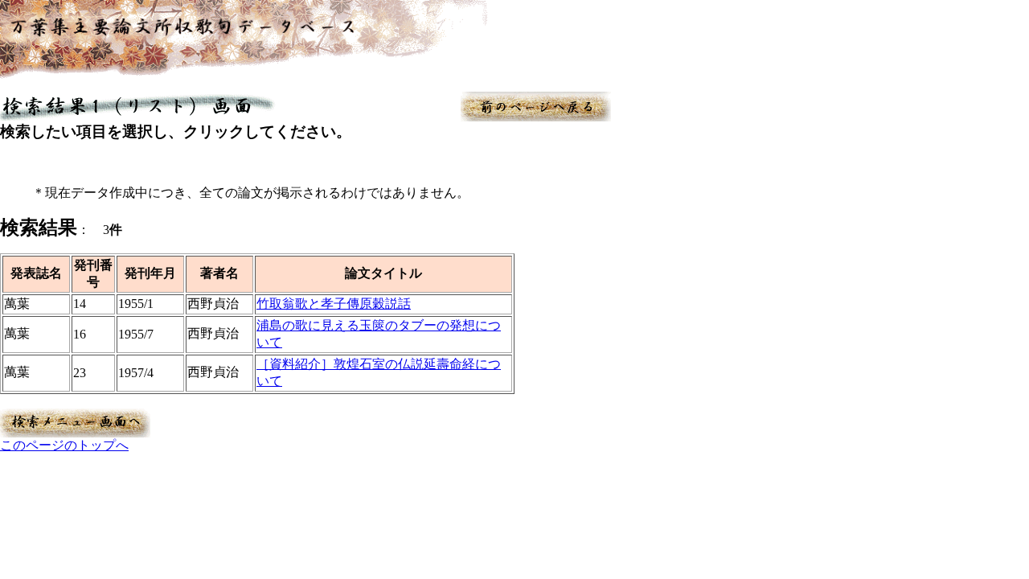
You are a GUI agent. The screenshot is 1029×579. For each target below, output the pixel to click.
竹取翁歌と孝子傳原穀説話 (333, 303)
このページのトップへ (64, 445)
